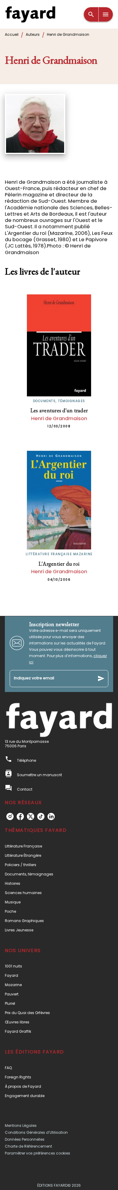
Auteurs (33, 34)
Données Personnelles (24, 1139)
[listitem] (10, 816)
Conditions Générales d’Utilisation (36, 1132)
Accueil (11, 34)
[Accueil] (30, 14)
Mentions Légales (21, 1125)
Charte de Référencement (28, 1146)
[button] (59, 846)
